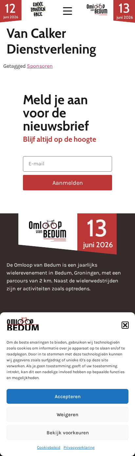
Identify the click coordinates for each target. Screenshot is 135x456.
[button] (125, 325)
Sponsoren (40, 66)
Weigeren (67, 415)
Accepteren (68, 396)
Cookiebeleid (48, 447)
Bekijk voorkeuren (68, 433)
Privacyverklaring (79, 447)
